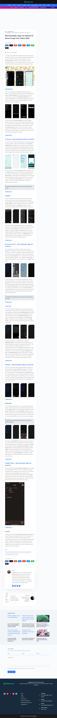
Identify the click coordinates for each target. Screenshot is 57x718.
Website (37, 653)
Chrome (24, 5)
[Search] (53, 5)
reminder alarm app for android (11, 554)
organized (29, 143)
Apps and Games (34, 5)
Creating (19, 205)
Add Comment (10, 657)
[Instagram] (13, 694)
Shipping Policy (43, 7)
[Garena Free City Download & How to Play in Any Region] (28, 633)
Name (9, 653)
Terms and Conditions (25, 700)
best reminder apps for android (24, 552)
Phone (40, 5)
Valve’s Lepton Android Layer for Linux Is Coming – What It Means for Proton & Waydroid (28, 625)
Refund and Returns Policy (33, 7)
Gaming (28, 5)
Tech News (9, 5)
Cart (26, 7)
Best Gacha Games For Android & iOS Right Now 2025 (42, 640)
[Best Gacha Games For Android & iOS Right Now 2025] (43, 633)
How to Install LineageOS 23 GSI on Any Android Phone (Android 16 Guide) (13, 625)
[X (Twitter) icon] (15, 586)
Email (23, 653)
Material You (20, 369)
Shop (12, 7)
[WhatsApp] (32, 45)
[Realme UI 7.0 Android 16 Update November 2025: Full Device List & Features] (43, 618)
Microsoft (7, 250)
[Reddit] (24, 45)
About (48, 5)
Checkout (16, 7)
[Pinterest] (15, 45)
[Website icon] (13, 586)
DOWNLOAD (8, 135)
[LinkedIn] (19, 45)
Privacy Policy (23, 698)
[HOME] (5, 31)
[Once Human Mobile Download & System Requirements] (14, 633)
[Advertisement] (28, 17)
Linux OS (14, 5)
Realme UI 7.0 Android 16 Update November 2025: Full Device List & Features (43, 625)
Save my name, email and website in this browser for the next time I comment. (21, 668)
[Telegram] (28, 45)
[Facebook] (7, 45)
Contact (44, 5)
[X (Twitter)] (11, 45)
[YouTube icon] (19, 586)
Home (22, 693)
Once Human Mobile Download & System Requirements (12, 640)
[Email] (7, 48)
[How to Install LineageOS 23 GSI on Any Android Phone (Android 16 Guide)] (14, 618)
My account (21, 7)
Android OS (19, 5)
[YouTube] (8, 694)
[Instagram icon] (17, 586)
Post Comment (11, 671)
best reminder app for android (11, 552)
